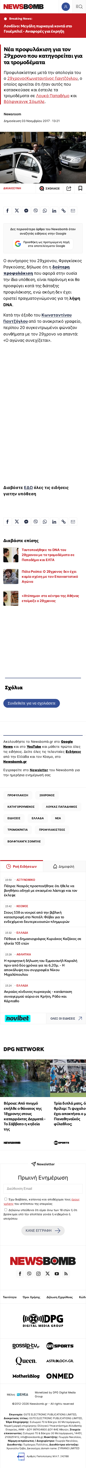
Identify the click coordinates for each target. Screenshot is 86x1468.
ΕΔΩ (28, 487)
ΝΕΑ (58, 818)
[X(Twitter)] (47, 1274)
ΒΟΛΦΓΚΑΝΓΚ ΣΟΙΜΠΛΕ (24, 841)
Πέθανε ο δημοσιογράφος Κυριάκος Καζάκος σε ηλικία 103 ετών (42, 941)
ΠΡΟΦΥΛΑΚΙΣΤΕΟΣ (52, 829)
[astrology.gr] (59, 1361)
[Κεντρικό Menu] (79, 6)
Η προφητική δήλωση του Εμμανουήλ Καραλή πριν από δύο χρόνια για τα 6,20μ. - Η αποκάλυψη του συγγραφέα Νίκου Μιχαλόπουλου (40, 968)
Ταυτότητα (9, 1297)
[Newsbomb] (43, 1261)
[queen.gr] (26, 1361)
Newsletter (39, 770)
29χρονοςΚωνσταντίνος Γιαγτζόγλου (42, 78)
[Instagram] (38, 1274)
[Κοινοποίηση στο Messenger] (26, 211)
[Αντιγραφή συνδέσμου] (69, 188)
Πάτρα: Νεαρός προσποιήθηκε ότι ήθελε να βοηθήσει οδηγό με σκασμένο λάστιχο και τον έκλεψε (40, 890)
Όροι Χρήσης (31, 1297)
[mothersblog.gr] (26, 1376)
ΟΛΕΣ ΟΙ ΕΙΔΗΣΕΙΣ (63, 1018)
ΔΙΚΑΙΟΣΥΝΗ (12, 188)
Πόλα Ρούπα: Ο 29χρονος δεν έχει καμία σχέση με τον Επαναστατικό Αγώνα (50, 576)
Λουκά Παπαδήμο (53, 95)
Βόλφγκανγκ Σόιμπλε (24, 101)
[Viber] (29, 1274)
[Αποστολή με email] (73, 211)
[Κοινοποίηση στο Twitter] (17, 211)
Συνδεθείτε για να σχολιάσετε (32, 703)
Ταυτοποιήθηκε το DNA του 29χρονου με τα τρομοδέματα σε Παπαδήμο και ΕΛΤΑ (48, 555)
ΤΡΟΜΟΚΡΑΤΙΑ (18, 829)
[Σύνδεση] (65, 6)
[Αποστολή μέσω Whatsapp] (45, 211)
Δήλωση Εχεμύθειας (60, 1297)
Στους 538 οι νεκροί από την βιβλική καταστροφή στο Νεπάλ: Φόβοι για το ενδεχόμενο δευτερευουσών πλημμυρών (37, 917)
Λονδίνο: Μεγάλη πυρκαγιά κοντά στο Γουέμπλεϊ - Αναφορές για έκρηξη (38, 29)
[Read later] (80, 188)
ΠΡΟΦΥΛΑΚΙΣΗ (18, 795)
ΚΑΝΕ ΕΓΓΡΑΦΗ (39, 1230)
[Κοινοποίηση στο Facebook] (7, 211)
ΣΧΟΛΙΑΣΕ (53, 188)
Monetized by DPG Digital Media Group (55, 1394)
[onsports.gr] (59, 1346)
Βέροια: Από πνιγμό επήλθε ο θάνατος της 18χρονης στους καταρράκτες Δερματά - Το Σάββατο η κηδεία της (25, 1116)
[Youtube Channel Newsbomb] (57, 1274)
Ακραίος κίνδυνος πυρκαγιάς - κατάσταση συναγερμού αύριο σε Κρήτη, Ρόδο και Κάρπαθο (38, 996)
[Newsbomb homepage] (23, 6)
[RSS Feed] (66, 1274)
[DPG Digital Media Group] (43, 1321)
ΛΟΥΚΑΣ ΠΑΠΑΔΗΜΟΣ (61, 806)
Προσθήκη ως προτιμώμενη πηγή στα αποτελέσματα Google (46, 244)
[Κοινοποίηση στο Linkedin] (54, 211)
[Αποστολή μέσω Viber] (35, 211)
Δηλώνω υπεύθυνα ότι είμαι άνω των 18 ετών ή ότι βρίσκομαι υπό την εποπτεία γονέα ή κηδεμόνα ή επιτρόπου (40, 1214)
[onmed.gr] (59, 1376)
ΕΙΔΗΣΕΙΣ (14, 818)
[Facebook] (20, 1274)
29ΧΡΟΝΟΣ (47, 795)
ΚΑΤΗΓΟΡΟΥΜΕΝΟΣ (21, 806)
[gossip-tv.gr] (26, 1346)
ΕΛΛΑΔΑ (38, 818)
